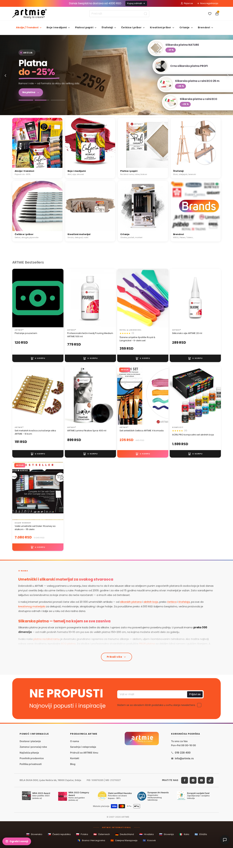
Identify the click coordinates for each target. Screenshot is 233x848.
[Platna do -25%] (42, 101)
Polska (82, 834)
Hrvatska (146, 834)
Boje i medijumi (57, 27)
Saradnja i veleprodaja (83, 746)
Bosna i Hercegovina (91, 840)
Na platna (30, 94)
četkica (172, 602)
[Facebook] (184, 780)
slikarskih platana (131, 602)
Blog (72, 764)
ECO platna (68, 643)
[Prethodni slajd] (123, 395)
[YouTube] (201, 780)
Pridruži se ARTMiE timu (84, 752)
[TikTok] (210, 780)
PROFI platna (147, 643)
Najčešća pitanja (29, 752)
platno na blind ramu (46, 639)
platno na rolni (98, 648)
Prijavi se (188, 3)
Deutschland (124, 834)
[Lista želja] (209, 13)
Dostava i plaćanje (30, 741)
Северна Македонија (124, 840)
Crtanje (184, 27)
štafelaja (184, 602)
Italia (184, 834)
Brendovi (204, 27)
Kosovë (149, 840)
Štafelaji (107, 27)
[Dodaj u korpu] (37, 358)
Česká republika (59, 834)
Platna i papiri (84, 27)
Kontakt (74, 758)
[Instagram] (193, 780)
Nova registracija (209, 3)
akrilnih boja (150, 602)
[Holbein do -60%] (26, 101)
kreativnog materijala (31, 606)
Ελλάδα (201, 834)
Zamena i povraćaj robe (33, 746)
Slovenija (166, 834)
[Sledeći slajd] (162, 395)
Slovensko (34, 834)
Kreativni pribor (160, 27)
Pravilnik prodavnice (32, 758)
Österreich (101, 834)
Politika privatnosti (31, 764)
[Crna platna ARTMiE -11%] (116, 75)
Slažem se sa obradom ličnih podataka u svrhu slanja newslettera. (156, 705)
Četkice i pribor (131, 27)
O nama (74, 741)
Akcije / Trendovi (27, 27)
